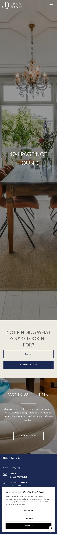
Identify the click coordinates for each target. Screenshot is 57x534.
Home (28, 354)
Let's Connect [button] (28, 436)
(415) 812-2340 (16, 485)
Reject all (28, 511)
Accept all (28, 526)
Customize (28, 518)
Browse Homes (28, 365)
